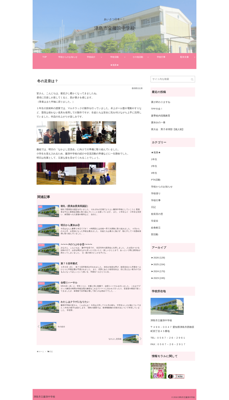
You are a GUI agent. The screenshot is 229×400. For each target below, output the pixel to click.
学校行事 (156, 200)
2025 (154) (158, 264)
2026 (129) (158, 257)
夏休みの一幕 (158, 122)
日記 (153, 207)
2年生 (154, 166)
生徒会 (154, 220)
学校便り (156, 193)
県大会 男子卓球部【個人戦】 (167, 129)
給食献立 (156, 227)
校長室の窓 (157, 214)
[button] (192, 79)
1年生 (154, 159)
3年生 (154, 173)
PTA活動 (155, 179)
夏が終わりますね (160, 102)
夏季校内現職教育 (160, 115)
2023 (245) (158, 278)
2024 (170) (158, 271)
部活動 (154, 234)
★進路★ (156, 152)
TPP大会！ (157, 108)
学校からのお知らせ (162, 186)
